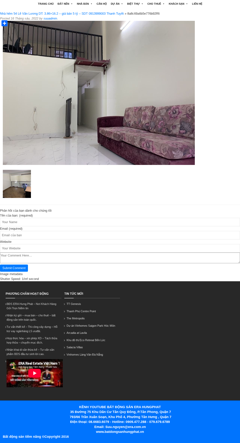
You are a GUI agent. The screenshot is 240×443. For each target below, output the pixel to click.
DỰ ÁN (115, 3)
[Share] (4, 23)
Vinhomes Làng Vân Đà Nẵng (85, 354)
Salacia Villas (75, 347)
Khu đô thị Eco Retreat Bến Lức (86, 340)
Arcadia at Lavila (77, 332)
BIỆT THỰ (133, 3)
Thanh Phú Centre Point (81, 311)
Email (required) (11, 228)
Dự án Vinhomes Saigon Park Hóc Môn (91, 325)
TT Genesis (74, 303)
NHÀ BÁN (83, 3)
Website (5, 242)
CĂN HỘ (102, 3)
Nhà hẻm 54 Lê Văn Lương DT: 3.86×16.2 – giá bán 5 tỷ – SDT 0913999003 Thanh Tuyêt (62, 13)
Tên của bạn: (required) (16, 215)
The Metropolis (76, 318)
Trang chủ (46, 3)
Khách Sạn (176, 3)
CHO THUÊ (154, 3)
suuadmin (50, 18)
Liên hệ (197, 3)
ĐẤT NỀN (63, 3)
